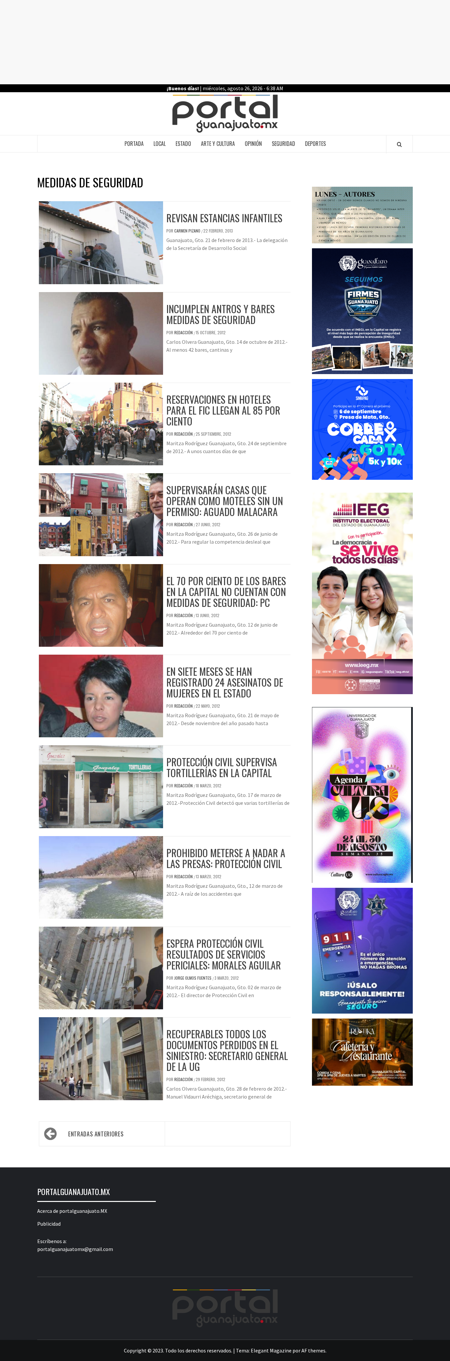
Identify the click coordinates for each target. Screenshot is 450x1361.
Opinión (253, 144)
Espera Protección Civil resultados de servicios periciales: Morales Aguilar (223, 954)
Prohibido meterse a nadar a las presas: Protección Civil (225, 858)
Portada (134, 144)
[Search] (399, 144)
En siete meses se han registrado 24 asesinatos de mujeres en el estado (224, 682)
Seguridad (283, 144)
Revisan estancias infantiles (224, 217)
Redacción (184, 332)
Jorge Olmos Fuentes (193, 978)
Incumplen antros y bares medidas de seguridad (220, 314)
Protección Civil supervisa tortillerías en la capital (221, 767)
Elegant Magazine (271, 1350)
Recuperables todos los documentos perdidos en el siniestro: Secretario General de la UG (227, 1050)
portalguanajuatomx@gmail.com (75, 1249)
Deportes (315, 144)
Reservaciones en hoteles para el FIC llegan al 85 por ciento (223, 410)
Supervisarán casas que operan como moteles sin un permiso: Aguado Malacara (224, 500)
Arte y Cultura (218, 144)
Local (160, 144)
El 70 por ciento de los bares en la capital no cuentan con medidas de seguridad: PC (226, 591)
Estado (183, 144)
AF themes (313, 1350)
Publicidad (49, 1223)
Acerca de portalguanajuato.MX (72, 1211)
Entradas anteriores (96, 1134)
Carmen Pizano (187, 230)
